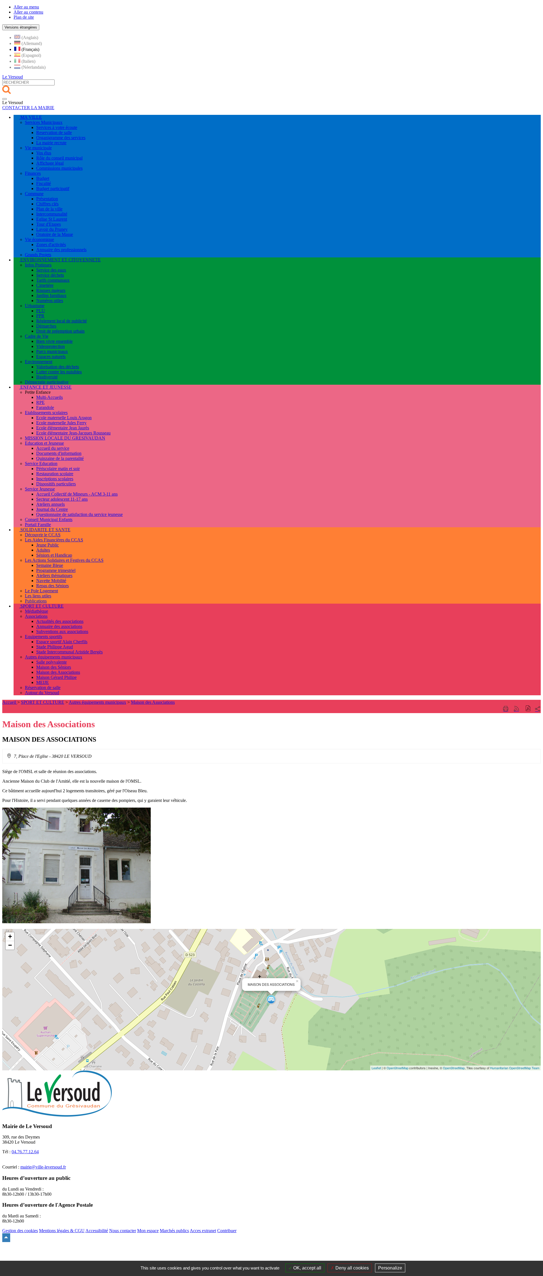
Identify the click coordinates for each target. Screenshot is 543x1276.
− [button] (10, 945)
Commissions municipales (59, 168)
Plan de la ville (49, 208)
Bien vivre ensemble (54, 341)
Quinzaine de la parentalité (60, 458)
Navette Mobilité (51, 580)
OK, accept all (306, 1268)
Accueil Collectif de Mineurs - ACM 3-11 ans (77, 494)
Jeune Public (47, 545)
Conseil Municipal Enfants (48, 519)
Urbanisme (34, 305)
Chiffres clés (47, 203)
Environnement (38, 361)
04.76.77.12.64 (25, 1151)
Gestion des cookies (20, 1230)
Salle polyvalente (51, 662)
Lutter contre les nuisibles (59, 371)
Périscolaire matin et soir (58, 468)
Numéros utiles (49, 300)
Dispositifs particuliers (56, 483)
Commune (34, 193)
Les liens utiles (38, 595)
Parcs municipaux (52, 351)
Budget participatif (52, 188)
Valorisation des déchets (57, 366)
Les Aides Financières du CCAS (54, 539)
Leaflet (376, 1068)
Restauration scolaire (54, 473)
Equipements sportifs (43, 636)
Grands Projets (38, 254)
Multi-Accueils (49, 397)
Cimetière (44, 285)
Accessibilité (96, 1230)
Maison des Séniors (53, 667)
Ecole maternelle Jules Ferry (61, 422)
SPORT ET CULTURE (42, 702)
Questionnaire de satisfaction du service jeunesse (79, 514)
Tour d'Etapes (48, 224)
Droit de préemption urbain (60, 331)
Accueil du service (52, 448)
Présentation (47, 198)
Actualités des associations (59, 621)
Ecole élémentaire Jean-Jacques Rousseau (73, 433)
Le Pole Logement (41, 590)
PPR (40, 315)
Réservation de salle (43, 687)
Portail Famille (38, 524)
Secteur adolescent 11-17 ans (62, 499)
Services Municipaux (44, 122)
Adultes (43, 550)
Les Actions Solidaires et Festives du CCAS (64, 560)
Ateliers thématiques (54, 575)
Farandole (45, 407)
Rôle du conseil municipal (59, 158)
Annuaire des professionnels (61, 249)
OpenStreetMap (397, 1068)
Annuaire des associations (59, 626)
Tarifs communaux (53, 280)
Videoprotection (50, 346)
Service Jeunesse (40, 489)
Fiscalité (43, 183)
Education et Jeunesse (44, 443)
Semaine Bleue (49, 565)
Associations (36, 616)
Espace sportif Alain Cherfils (61, 641)
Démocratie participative (46, 382)
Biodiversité (47, 377)
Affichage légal (50, 163)
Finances (33, 173)
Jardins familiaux (51, 295)
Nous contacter (122, 1230)
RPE (40, 402)
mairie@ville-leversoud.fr (43, 1167)
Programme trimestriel (56, 570)
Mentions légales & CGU (62, 1230)
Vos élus (43, 152)
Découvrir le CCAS (43, 534)
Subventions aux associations (62, 631)
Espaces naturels (51, 356)
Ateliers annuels (50, 504)
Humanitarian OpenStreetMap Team (514, 1068)
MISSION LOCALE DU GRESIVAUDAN (65, 438)
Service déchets (50, 275)
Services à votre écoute (56, 127)
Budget (42, 178)
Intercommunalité (51, 214)
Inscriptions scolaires (54, 478)
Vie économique (39, 239)
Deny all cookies (351, 1268)
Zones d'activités (51, 244)
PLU (40, 310)
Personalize (390, 1268)
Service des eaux (51, 270)
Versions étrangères (21, 27)
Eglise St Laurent (51, 219)
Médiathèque (36, 611)
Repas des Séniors (52, 585)
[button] (528, 709)
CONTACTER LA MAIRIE (28, 107)
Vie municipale (38, 147)
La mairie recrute (51, 142)
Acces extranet (203, 1230)
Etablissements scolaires (46, 412)
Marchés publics (174, 1230)
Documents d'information (58, 453)
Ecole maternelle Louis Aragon (64, 417)
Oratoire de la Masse (54, 234)
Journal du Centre (52, 509)
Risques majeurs (50, 290)
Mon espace (148, 1230)
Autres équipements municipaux (53, 657)
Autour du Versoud (42, 692)
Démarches (46, 326)
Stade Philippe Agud (54, 646)
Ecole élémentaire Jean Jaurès (62, 427)
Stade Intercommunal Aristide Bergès (69, 651)
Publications (36, 601)
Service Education (41, 463)
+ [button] (10, 936)
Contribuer (226, 1230)
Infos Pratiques (38, 264)
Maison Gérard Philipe (56, 677)
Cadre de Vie (36, 336)
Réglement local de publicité (61, 321)
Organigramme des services (60, 137)
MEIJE (42, 682)
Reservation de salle (54, 132)
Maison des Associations (58, 672)
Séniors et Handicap (54, 555)
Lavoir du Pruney (52, 229)
